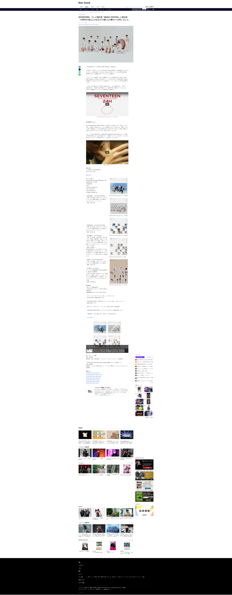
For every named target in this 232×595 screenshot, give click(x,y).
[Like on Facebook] (146, 7)
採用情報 (124, 587)
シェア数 (149, 357)
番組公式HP (88, 175)
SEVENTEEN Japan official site (93, 373)
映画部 (144, 10)
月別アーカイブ (81, 579)
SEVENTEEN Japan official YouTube (94, 374)
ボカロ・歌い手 (132, 576)
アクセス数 (140, 357)
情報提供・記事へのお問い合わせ (103, 587)
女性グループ (120, 576)
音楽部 (144, 8)
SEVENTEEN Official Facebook (93, 381)
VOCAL (91, 24)
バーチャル (126, 576)
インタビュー (86, 9)
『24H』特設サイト (90, 317)
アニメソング (138, 576)
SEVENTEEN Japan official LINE (93, 378)
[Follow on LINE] (152, 7)
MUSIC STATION (96, 24)
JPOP (89, 576)
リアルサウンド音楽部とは (84, 587)
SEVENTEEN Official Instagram (93, 379)
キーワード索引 (81, 582)
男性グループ (114, 576)
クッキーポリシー (91, 589)
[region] (107, 336)
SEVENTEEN (87, 24)
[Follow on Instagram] (149, 7)
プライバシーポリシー (83, 589)
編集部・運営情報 (93, 587)
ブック (150, 10)
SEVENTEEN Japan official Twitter (93, 376)
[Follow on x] (147, 7)
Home (81, 6)
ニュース (102, 9)
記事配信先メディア (107, 589)
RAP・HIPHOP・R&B (102, 576)
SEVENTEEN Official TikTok (92, 383)
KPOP (80, 24)
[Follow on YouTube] (151, 7)
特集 (80, 9)
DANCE (83, 24)
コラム (92, 9)
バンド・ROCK (94, 576)
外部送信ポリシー (99, 589)
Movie (92, 6)
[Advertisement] (124, 2)
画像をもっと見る (149, 417)
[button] (88, 334)
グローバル (109, 576)
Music (86, 6)
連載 (97, 9)
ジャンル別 (108, 9)
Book (103, 6)
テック (150, 8)
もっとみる (130, 463)
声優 (143, 576)
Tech (98, 6)
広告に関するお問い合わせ (116, 587)
